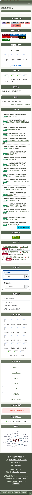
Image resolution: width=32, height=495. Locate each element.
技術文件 (6, 40)
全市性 (8, 443)
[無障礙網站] (16, 237)
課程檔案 (26, 438)
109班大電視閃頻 (12, 135)
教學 (19, 435)
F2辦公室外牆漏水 (12, 219)
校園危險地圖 (16, 483)
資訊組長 (21, 249)
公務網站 (3, 492)
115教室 (9, 148)
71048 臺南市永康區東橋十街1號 (18, 460)
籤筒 (4, 23)
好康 (17, 435)
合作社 (24, 443)
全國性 (14, 447)
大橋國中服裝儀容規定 (11, 252)
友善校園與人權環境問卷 (11, 306)
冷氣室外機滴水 (12, 225)
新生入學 (6, 35)
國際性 (25, 445)
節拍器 (27, 23)
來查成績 (22, 37)
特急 (16, 445)
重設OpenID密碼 (16, 66)
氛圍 (13, 26)
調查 (9, 436)
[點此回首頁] (16, 0)
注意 (14, 437)
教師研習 (14, 37)
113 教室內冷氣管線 (13, 206)
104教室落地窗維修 (13, 170)
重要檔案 (5, 249)
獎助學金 (14, 35)
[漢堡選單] (29, 3)
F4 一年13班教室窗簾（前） (15, 182)
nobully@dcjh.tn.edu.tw (19, 478)
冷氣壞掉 (10, 195)
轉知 (16, 440)
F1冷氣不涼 (10, 159)
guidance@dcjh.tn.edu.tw (19, 472)
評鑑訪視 (24, 492)
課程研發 (10, 492)
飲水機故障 (10, 154)
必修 (16, 449)
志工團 (4, 442)
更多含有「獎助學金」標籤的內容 (20, 105)
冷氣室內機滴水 (12, 200)
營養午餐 (26, 441)
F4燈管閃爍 (10, 116)
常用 (10, 434)
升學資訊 (6, 37)
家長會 (5, 436)
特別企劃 (8, 438)
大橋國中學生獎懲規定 (11, 247)
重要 (20, 440)
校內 (18, 431)
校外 (21, 435)
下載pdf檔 (24, 247)
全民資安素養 (7, 302)
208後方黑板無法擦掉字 (14, 165)
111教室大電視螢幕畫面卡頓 (16, 122)
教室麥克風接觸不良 (13, 176)
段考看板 (14, 23)
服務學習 (22, 35)
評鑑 (12, 446)
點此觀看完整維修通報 (23, 227)
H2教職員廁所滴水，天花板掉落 (17, 211)
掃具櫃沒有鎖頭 (12, 130)
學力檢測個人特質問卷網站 (11, 309)
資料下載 (9, 439)
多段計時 (18, 26)
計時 (8, 23)
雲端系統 (17, 492)
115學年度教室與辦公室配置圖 (13, 257)
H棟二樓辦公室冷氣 (13, 189)
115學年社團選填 (8, 299)
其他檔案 (26, 436)
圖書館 (24, 434)
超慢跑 (22, 23)
